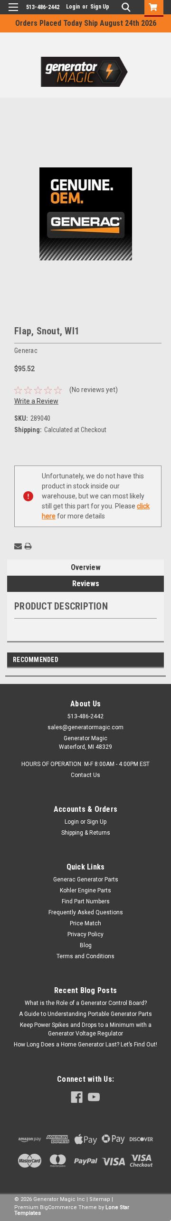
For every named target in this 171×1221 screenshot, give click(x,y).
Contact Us (85, 775)
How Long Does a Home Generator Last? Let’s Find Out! (85, 1044)
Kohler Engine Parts (85, 890)
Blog (86, 945)
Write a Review (36, 401)
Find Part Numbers (86, 901)
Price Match (85, 923)
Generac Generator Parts (85, 879)
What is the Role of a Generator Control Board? (86, 1003)
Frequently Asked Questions (85, 912)
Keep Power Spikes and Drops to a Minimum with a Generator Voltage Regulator (86, 1029)
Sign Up (99, 6)
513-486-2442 (42, 7)
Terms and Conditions (85, 956)
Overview (86, 567)
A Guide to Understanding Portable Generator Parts (85, 1014)
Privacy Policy (85, 934)
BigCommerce (58, 1207)
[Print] (28, 546)
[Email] (18, 546)
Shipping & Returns (85, 832)
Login (73, 6)
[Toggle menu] (13, 13)
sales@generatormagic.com (86, 727)
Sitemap (99, 1199)
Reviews (85, 583)
